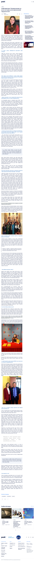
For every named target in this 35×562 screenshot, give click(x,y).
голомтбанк (9, 496)
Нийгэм (11, 548)
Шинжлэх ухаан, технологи (4, 554)
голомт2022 (4, 496)
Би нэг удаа (3, 550)
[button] (31, 1)
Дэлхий (11, 546)
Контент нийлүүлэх (21, 546)
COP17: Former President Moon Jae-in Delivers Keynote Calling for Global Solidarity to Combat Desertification (29, 32)
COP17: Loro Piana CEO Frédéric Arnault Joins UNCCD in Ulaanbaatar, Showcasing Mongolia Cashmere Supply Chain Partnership (29, 17)
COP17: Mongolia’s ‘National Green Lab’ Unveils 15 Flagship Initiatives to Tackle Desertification (29, 22)
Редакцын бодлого (21, 543)
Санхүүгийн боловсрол (3, 548)
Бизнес (3, 6)
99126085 (31, 544)
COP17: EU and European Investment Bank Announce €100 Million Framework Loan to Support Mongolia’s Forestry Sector (29, 27)
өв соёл (13, 496)
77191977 (28, 544)
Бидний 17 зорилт (4, 545)
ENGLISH (2, 556)
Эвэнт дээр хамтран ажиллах (21, 549)
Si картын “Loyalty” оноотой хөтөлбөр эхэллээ (5, 522)
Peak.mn (5, 13)
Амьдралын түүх (12, 543)
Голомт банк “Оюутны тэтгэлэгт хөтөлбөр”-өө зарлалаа (28, 522)
